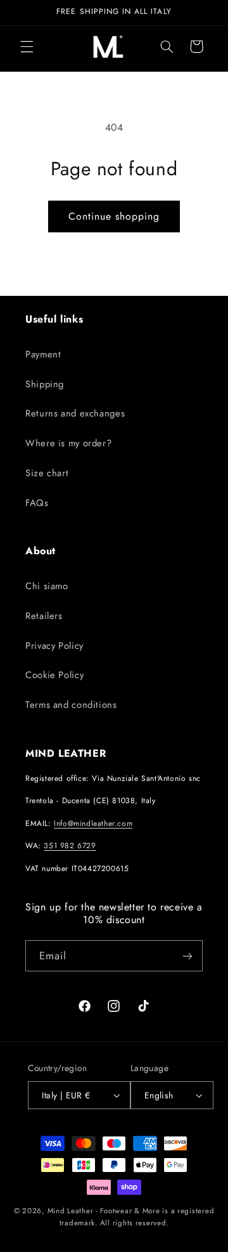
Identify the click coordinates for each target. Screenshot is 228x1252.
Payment (43, 354)
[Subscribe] (187, 955)
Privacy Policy (54, 646)
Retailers (44, 616)
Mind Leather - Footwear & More (104, 1211)
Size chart (46, 473)
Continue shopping (114, 216)
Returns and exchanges (75, 413)
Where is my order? (68, 443)
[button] (26, 46)
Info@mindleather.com (93, 823)
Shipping (44, 384)
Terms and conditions (71, 705)
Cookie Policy (54, 675)
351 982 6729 (70, 845)
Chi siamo (46, 586)
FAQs (37, 503)
